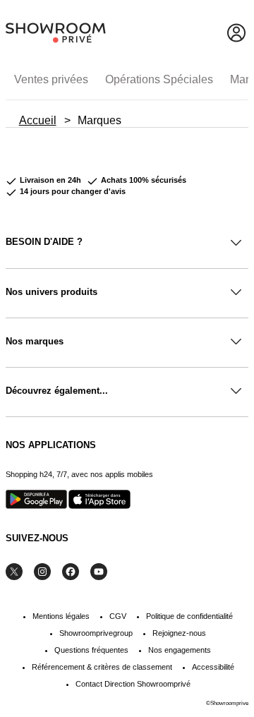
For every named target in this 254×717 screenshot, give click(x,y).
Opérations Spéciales (159, 79)
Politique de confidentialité (189, 616)
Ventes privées (51, 79)
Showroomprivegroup (96, 633)
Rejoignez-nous (179, 633)
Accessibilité (213, 667)
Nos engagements (179, 650)
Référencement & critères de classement (102, 667)
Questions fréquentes (91, 650)
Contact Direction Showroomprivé (132, 684)
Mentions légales (61, 616)
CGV (117, 616)
